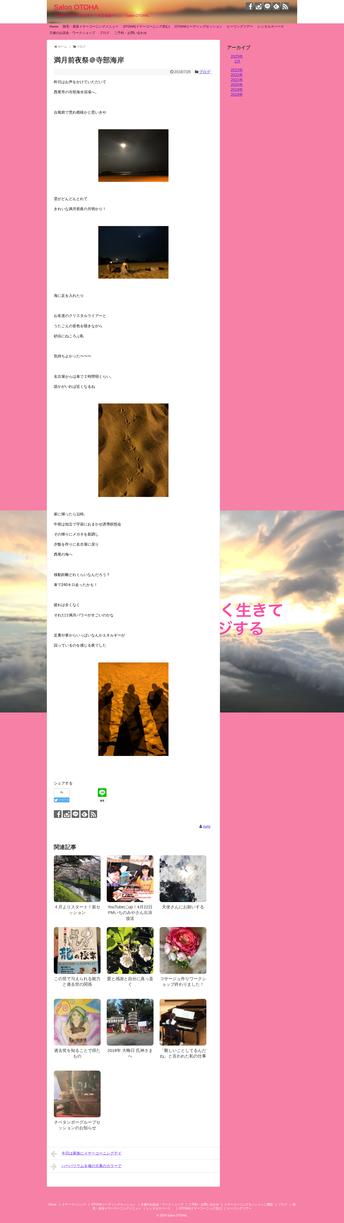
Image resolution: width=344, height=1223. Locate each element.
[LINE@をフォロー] (267, 6)
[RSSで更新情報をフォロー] (285, 6)
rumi (206, 826)
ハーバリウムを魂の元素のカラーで (91, 1166)
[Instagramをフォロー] (258, 6)
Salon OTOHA (76, 7)
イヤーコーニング (74, 1204)
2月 (237, 61)
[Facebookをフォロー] (249, 6)
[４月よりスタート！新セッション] (77, 878)
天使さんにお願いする (183, 907)
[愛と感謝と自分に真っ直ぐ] (130, 950)
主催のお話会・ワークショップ (72, 33)
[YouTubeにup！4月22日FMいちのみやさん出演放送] (130, 878)
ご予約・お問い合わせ (130, 33)
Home (53, 26)
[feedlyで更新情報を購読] (276, 6)
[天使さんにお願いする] (183, 878)
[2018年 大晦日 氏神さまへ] (130, 1022)
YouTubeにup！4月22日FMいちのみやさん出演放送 (130, 913)
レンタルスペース (272, 26)
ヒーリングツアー (240, 26)
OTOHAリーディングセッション (198, 26)
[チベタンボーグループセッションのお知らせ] (77, 1094)
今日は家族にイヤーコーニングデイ (91, 1153)
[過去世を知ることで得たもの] (77, 1022)
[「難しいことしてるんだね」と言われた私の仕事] (183, 1022)
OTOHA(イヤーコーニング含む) (146, 26)
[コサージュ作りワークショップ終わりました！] (183, 950)
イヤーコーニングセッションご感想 (248, 1204)
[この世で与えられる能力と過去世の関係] (77, 950)
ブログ (105, 33)
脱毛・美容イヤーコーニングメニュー (90, 26)
